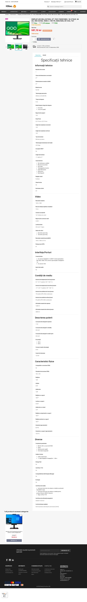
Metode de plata (35, 569)
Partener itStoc (9, 570)
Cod (53, 23)
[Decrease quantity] (35, 40)
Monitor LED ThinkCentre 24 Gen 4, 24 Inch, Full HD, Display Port (14, 532)
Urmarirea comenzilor (50, 569)
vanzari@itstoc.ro (64, 580)
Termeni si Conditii (22, 572)
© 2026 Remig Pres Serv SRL (43, 586)
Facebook (7, 560)
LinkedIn (12, 560)
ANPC (19, 574)
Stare (32, 23)
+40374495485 (14, 1)
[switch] (4, 596)
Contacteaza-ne (9, 572)
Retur (32, 574)
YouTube (9, 560)
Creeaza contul (48, 572)
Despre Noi (8, 569)
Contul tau (48, 566)
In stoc (40, 23)
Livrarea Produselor (36, 570)
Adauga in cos (43, 39)
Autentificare (48, 570)
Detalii (14, 540)
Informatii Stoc (34, 572)
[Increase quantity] (35, 38)
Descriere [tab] (38, 55)
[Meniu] (7, 592)
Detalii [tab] (44, 55)
